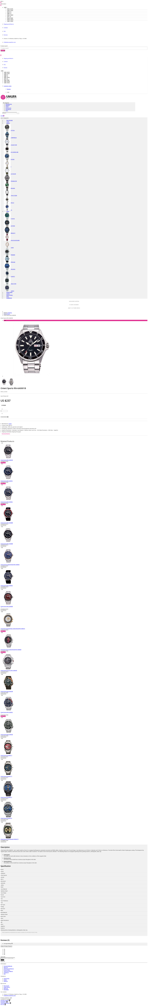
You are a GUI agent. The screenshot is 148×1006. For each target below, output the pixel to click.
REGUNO (13, 188)
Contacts (6, 27)
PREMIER (13, 255)
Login (8, 92)
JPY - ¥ (9, 16)
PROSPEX (13, 269)
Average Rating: (7, 943)
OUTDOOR (13, 174)
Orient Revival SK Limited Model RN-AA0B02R (11, 649)
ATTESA (13, 130)
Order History (7, 987)
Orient (7, 314)
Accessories (8, 108)
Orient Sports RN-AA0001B (7, 460)
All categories (9, 104)
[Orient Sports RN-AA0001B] (31, 376)
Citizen (8, 123)
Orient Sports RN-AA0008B (7, 522)
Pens (7, 110)
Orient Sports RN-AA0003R (7, 606)
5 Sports (13, 218)
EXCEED (12, 159)
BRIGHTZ (13, 233)
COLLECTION (14, 145)
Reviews (6, 35)
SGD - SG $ (10, 19)
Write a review (4, 391)
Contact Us (6, 972)
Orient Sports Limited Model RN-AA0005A (10, 564)
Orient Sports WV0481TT (6, 755)
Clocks (7, 106)
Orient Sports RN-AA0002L (7, 502)
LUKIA (12, 247)
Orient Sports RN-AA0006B (7, 543)
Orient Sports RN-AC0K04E (7, 691)
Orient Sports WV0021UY (6, 818)
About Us (6, 967)
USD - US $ (10, 21)
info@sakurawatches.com (10, 42)
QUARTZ (13, 276)
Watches (8, 105)
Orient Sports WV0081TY (6, 797)
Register (9, 89)
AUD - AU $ (10, 9)
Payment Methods (8, 966)
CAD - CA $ (10, 10)
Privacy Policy (7, 970)
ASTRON (13, 226)
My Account (6, 985)
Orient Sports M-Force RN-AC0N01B (9, 670)
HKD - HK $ (10, 15)
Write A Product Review (6, 946)
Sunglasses (8, 109)
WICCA (12, 202)
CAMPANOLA (14, 137)
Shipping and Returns (9, 24)
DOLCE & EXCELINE (15, 240)
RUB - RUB (10, 18)
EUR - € (9, 12)
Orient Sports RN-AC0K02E (7, 734)
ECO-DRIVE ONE (14, 152)
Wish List (6, 988)
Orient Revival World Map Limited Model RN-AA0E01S (13, 628)
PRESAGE (13, 262)
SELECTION (13, 283)
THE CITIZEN (14, 195)
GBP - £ (9, 13)
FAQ (5, 31)
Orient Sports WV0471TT (6, 776)
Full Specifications (6, 433)
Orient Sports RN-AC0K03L (7, 712)
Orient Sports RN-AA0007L (7, 481)
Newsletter (6, 989)
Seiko (7, 211)
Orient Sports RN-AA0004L (7, 585)
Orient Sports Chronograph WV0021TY (9, 839)
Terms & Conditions (8, 971)
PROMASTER (14, 181)
